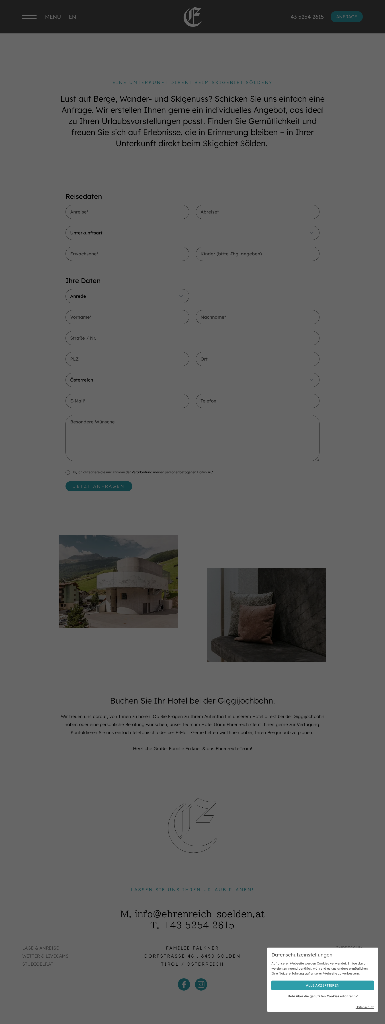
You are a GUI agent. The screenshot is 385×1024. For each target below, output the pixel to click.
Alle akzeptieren (322, 985)
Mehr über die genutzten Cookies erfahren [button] (320, 996)
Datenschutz (365, 1007)
